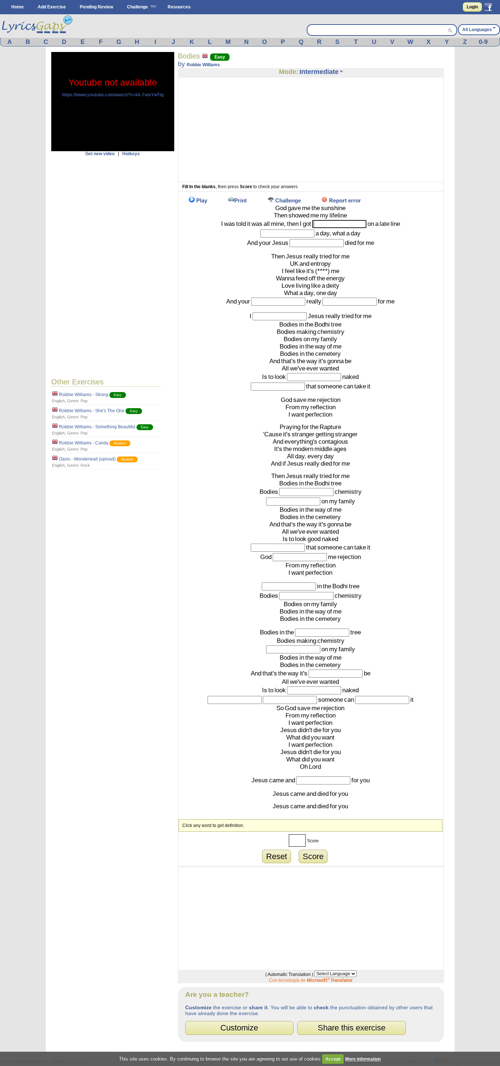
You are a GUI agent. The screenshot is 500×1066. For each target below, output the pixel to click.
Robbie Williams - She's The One (91, 410)
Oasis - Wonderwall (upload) (87, 459)
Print (240, 200)
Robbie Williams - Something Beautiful (97, 426)
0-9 (483, 41)
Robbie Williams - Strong (83, 394)
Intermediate (319, 71)
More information (363, 1059)
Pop (84, 401)
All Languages (477, 29)
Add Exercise (52, 7)
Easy (118, 395)
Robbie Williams (203, 64)
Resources (179, 7)
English (58, 401)
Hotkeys (131, 153)
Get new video (100, 153)
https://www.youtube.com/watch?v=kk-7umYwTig (113, 94)
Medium (120, 443)
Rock (85, 465)
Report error (345, 200)
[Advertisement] (113, 266)
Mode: (288, 71)
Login (472, 7)
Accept (332, 1059)
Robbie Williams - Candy (83, 443)
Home (17, 7)
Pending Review (96, 7)
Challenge (137, 7)
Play (201, 200)
